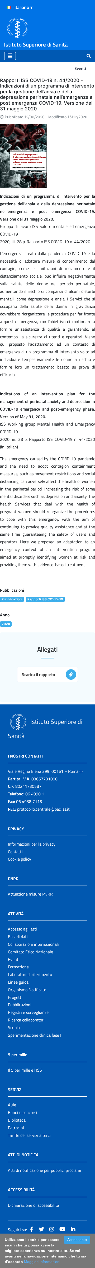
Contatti (15, 851)
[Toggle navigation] (10, 56)
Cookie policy (19, 859)
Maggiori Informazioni (42, 1262)
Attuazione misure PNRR (30, 894)
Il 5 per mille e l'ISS (25, 1070)
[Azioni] (9, 8)
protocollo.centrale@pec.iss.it (43, 809)
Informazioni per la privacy (31, 844)
